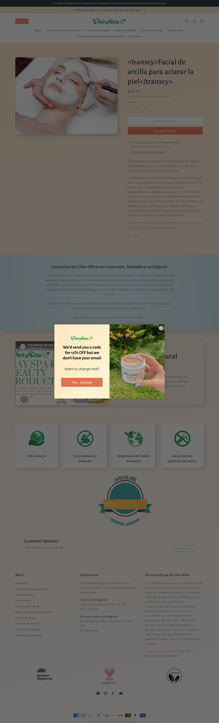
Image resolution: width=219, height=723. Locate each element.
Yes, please (82, 382)
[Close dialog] (161, 328)
